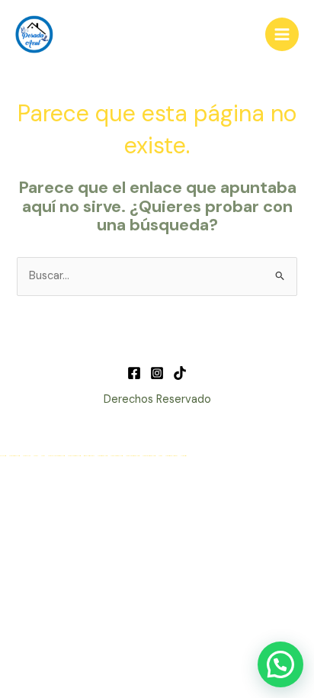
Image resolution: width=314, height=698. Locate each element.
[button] (280, 664)
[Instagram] (157, 373)
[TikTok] (180, 373)
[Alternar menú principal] (282, 34)
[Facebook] (134, 373)
